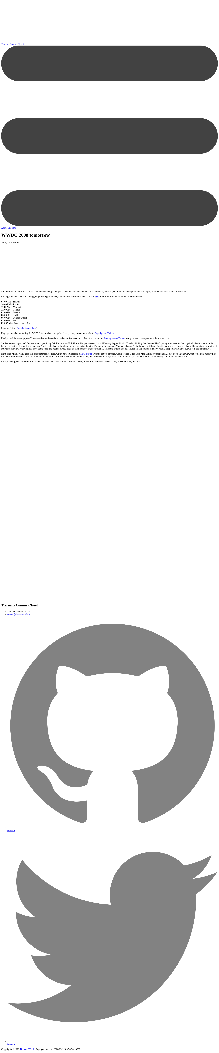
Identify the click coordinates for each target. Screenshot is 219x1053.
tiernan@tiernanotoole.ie (18, 614)
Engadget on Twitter (104, 333)
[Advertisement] (90, 22)
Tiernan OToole (27, 1049)
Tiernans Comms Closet (12, 44)
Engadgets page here (26, 328)
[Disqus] (109, 444)
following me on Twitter (113, 338)
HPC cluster (86, 353)
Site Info (12, 228)
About (4, 228)
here (97, 296)
